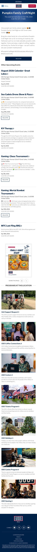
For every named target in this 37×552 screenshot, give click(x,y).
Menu (4, 6)
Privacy (19, 537)
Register (18, 58)
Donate (32, 6)
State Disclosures (18, 541)
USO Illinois (18, 1)
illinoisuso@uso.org (18, 535)
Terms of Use (18, 539)
